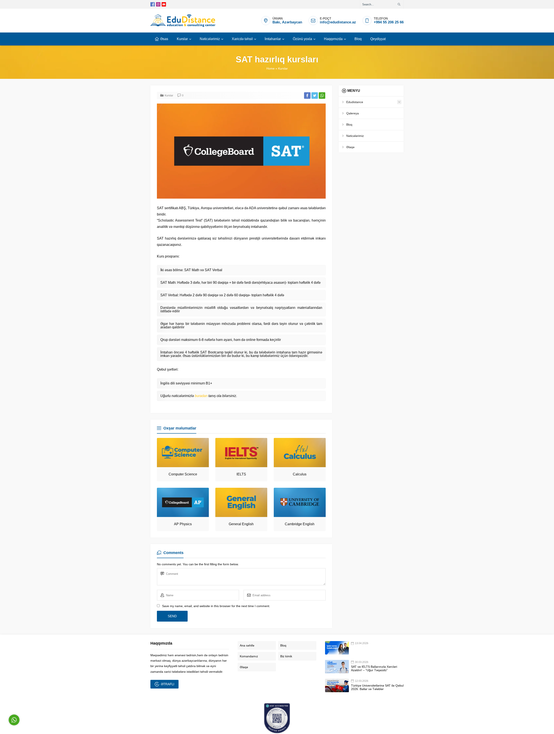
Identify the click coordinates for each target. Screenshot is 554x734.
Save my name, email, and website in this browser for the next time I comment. (216, 606)
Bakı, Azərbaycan (287, 22)
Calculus (299, 474)
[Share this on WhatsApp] (322, 95)
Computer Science (183, 474)
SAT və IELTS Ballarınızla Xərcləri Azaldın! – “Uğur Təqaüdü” (374, 668)
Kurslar (283, 68)
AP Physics (183, 524)
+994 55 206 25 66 (389, 22)
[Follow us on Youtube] (164, 4)
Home (270, 68)
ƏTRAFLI (167, 684)
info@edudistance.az (338, 22)
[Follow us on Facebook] (152, 4)
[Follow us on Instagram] (158, 4)
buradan (201, 396)
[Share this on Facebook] (307, 95)
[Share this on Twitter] (314, 95)
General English (241, 524)
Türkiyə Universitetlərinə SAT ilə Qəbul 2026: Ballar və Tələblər (377, 687)
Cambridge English (299, 524)
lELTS (241, 474)
